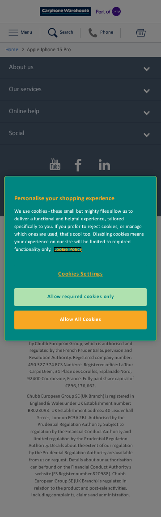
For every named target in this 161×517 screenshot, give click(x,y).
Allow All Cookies (81, 319)
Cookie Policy (68, 249)
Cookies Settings (80, 274)
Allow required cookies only (80, 296)
